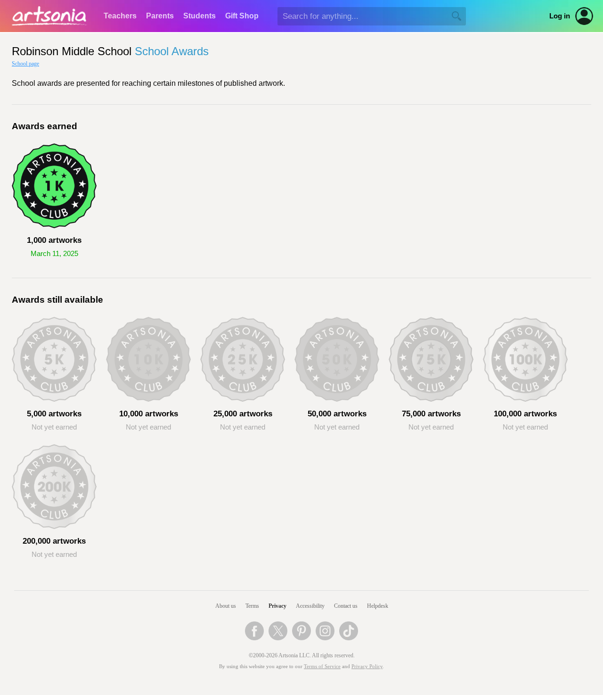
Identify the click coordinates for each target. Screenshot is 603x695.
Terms (252, 606)
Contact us (346, 606)
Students (199, 16)
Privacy (277, 606)
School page (25, 63)
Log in (559, 16)
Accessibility (310, 606)
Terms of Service (322, 666)
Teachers (120, 16)
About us (225, 606)
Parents (160, 16)
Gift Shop (242, 16)
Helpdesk (377, 606)
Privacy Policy (367, 666)
